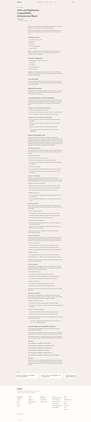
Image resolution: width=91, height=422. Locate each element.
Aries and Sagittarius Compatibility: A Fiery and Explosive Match (41, 345)
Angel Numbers (19, 397)
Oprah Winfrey (33, 131)
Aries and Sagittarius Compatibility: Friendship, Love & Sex (40, 352)
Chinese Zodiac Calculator (57, 405)
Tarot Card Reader (55, 407)
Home (18, 7)
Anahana (19, 2)
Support (65, 403)
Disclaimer (66, 409)
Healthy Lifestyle (43, 401)
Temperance (36, 67)
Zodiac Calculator (55, 403)
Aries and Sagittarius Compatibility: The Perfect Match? (39, 343)
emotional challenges (50, 298)
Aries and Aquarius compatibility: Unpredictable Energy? (73, 376)
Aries (29, 51)
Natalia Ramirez (21, 19)
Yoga (29, 397)
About (65, 397)
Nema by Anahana (40, 2)
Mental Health (43, 397)
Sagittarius (30, 72)
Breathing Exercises (32, 401)
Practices (46, 2)
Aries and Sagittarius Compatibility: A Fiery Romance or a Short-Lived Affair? (43, 355)
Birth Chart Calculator (56, 401)
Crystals (18, 405)
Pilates (30, 403)
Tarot (18, 403)
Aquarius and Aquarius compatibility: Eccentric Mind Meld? (25, 376)
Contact (65, 401)
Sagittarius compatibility (37, 328)
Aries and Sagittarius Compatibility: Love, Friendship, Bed (40, 348)
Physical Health (43, 399)
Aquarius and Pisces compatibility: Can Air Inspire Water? (51, 376)
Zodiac (21, 7)
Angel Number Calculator (56, 397)
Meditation (31, 399)
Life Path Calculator (56, 399)
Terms (65, 407)
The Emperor (36, 46)
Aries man (55, 177)
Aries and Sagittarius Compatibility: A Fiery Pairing (38, 350)
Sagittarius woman (32, 179)
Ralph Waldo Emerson (40, 322)
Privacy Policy (66, 405)
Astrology (18, 399)
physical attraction (39, 110)
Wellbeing (51, 2)
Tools (55, 2)
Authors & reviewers (67, 399)
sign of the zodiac (44, 90)
